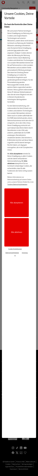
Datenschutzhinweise (12, 253)
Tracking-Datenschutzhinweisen (17, 184)
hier (15, 50)
